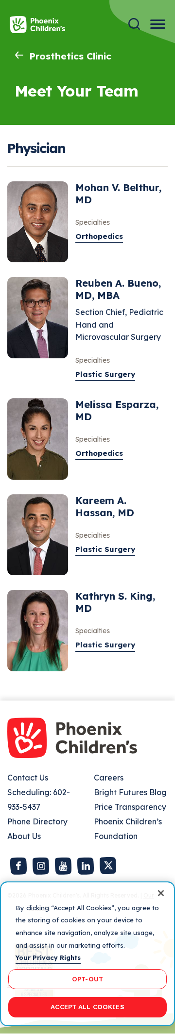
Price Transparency (130, 807)
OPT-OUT (87, 979)
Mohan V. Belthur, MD (118, 193)
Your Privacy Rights (48, 957)
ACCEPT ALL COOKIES (87, 1007)
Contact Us (27, 777)
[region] (87, 953)
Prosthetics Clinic (70, 56)
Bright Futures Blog (130, 792)
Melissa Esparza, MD (116, 410)
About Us (24, 836)
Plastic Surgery (105, 374)
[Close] (161, 893)
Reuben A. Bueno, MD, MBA (118, 289)
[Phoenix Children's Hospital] (37, 24)
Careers (108, 777)
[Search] (134, 24)
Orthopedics (99, 236)
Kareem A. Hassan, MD (104, 506)
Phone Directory (37, 821)
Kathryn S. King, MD (115, 602)
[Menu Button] (157, 24)
